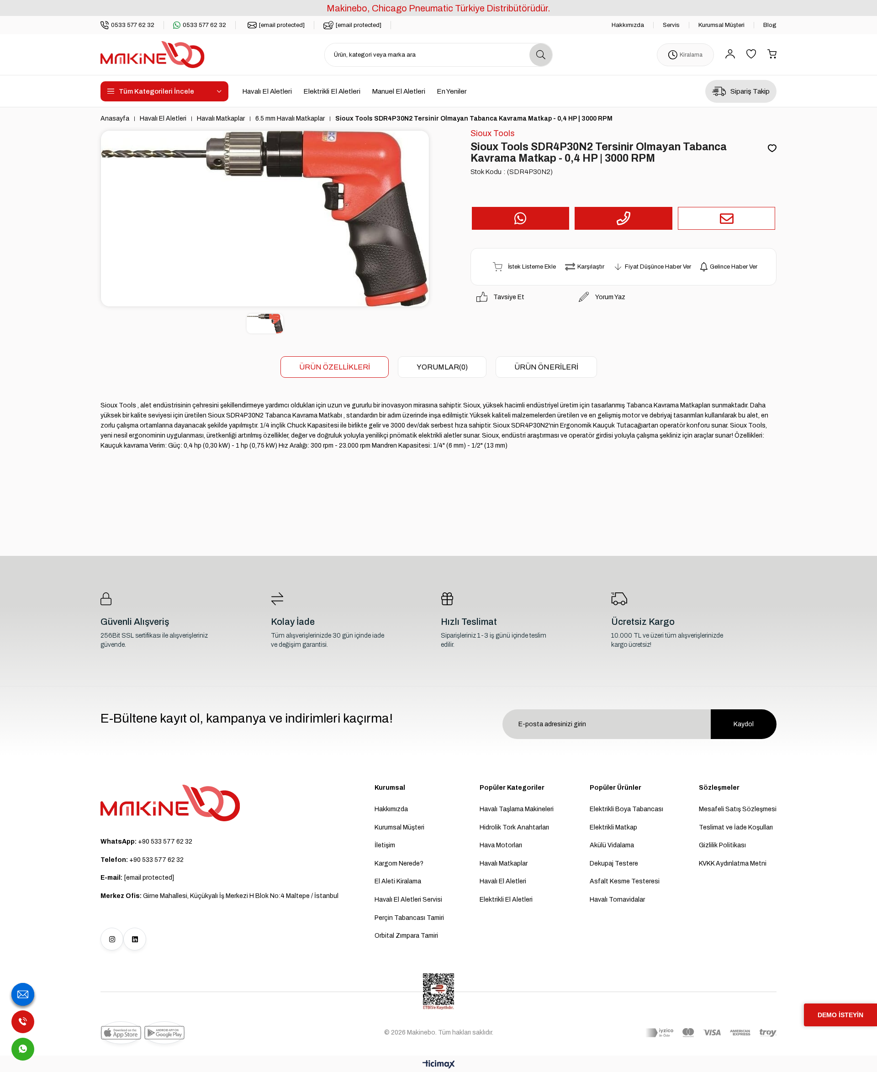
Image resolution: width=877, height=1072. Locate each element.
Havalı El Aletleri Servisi (408, 899)
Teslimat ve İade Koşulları (736, 827)
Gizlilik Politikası (722, 845)
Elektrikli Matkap (613, 827)
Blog (770, 25)
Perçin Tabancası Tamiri (409, 917)
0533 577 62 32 (132, 25)
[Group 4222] (170, 803)
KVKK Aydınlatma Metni (732, 863)
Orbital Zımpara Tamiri (406, 935)
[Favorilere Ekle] (772, 148)
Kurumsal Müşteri (721, 25)
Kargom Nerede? (399, 863)
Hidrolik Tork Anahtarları (514, 827)
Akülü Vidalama (612, 845)
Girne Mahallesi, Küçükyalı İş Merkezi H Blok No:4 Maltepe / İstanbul (219, 895)
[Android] (164, 1032)
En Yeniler (452, 91)
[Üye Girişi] (730, 54)
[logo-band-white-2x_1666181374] (711, 1032)
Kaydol (744, 724)
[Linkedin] (134, 939)
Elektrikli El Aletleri (331, 91)
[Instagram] (111, 939)
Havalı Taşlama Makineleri (517, 809)
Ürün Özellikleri (334, 367)
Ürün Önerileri (546, 367)
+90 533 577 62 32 (146, 841)
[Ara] (540, 54)
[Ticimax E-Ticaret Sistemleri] (439, 1065)
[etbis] (438, 991)
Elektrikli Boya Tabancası (626, 809)
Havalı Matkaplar (504, 863)
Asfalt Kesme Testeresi (625, 881)
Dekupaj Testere (614, 863)
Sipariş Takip (750, 91)
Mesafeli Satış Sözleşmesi (738, 809)
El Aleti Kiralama (398, 881)
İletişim (385, 845)
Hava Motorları (501, 845)
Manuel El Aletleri (398, 91)
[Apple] (121, 1032)
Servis (671, 25)
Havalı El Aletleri (267, 91)
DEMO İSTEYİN (840, 1015)
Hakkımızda (628, 25)
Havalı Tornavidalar (617, 899)
